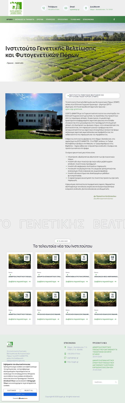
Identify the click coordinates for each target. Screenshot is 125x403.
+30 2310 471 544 (53, 9)
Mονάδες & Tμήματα (24, 19)
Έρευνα (40, 19)
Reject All (29, 390)
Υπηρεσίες (50, 19)
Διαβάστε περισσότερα (18, 281)
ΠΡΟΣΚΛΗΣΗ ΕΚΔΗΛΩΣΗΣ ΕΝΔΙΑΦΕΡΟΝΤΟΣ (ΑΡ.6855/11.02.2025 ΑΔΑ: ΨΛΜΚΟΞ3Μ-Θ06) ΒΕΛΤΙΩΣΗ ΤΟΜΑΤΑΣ (106, 314)
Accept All (20, 394)
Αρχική (10, 19)
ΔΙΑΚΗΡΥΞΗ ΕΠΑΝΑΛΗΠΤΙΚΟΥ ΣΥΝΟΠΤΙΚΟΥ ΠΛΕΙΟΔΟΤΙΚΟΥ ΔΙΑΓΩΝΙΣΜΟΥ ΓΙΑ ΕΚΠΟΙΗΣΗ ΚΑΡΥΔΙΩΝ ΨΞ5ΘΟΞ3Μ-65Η (49, 276)
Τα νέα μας (75, 19)
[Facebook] (114, 19)
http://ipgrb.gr (72, 362)
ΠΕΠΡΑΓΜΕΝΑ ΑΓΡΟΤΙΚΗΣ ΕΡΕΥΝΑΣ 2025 (78, 276)
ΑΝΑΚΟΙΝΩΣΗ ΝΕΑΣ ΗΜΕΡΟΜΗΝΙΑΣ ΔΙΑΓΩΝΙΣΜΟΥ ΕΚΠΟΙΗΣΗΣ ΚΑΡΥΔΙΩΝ (106, 276)
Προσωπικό (63, 19)
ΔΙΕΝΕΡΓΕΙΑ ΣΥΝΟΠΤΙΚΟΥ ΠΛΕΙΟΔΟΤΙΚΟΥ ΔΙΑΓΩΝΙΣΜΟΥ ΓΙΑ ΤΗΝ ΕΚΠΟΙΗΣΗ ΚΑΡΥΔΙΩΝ (21, 314)
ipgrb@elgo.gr (74, 9)
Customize (11, 390)
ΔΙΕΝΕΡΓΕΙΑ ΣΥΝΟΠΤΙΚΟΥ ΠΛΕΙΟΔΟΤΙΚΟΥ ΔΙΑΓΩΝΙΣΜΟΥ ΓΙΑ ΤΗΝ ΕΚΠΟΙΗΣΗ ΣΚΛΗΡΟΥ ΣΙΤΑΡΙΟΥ (21, 276)
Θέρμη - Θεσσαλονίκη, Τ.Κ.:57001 (101, 9)
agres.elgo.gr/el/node (73, 109)
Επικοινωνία (88, 19)
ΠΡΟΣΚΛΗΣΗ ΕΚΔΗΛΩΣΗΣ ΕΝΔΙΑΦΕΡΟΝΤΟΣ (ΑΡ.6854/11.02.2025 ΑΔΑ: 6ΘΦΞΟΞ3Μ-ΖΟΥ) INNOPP (49, 314)
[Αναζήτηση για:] (105, 382)
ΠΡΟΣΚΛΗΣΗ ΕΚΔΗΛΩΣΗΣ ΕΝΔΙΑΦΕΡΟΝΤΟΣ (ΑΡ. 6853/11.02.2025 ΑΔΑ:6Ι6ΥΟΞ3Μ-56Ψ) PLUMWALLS (78, 314)
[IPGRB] (15, 8)
